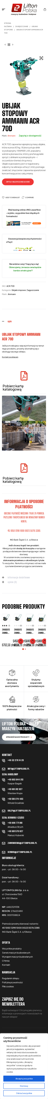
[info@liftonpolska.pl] (3, 769)
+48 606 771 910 (15, 823)
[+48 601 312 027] (3, 789)
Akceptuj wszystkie (24, 1078)
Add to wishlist (12, 197)
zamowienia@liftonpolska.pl (22, 843)
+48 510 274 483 (15, 799)
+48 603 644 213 (15, 779)
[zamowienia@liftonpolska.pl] (3, 843)
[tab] (24, 321)
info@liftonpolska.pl (18, 768)
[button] (41, 58)
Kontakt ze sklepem (10, 357)
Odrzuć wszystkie (24, 1093)
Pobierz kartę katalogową (13, 387)
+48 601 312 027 (15, 789)
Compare (29, 197)
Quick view (6, 629)
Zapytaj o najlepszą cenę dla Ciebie (18, 182)
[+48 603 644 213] (3, 779)
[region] (24, 1066)
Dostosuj (24, 1086)
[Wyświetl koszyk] (45, 9)
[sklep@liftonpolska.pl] (3, 811)
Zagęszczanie (21, 26)
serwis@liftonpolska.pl (20, 852)
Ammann (11, 135)
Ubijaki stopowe (19, 290)
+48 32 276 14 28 (16, 760)
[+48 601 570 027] (3, 831)
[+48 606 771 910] (3, 823)
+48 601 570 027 (15, 831)
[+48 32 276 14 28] (3, 760)
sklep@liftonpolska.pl (19, 810)
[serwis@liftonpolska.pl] (3, 852)
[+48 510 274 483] (3, 799)
